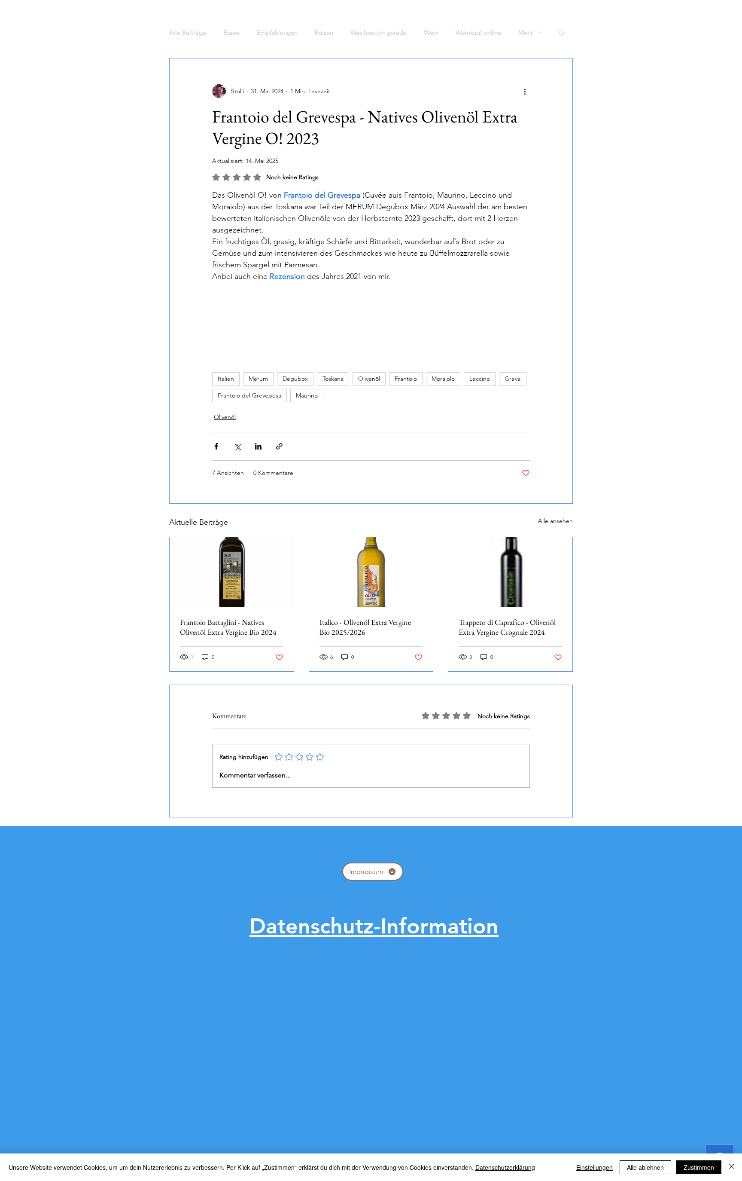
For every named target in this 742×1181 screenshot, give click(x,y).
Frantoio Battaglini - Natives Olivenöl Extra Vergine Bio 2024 (228, 627)
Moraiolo (443, 378)
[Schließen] (732, 1167)
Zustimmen (699, 1167)
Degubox (295, 378)
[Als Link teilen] (279, 446)
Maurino (307, 395)
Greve (513, 378)
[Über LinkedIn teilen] (258, 446)
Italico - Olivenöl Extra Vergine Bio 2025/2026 (365, 627)
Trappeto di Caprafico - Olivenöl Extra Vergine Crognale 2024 (507, 627)
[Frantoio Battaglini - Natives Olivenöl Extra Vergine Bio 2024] (232, 572)
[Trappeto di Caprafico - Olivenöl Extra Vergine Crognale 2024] (510, 572)
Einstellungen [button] (594, 1167)
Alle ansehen (555, 521)
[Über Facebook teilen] (216, 446)
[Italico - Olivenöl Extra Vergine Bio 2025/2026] (371, 572)
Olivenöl (369, 378)
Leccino (479, 378)
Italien (226, 378)
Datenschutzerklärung (505, 1167)
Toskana (333, 378)
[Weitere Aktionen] (525, 91)
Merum (258, 378)
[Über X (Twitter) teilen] (237, 446)
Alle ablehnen (645, 1167)
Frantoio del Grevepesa (249, 395)
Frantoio (406, 378)
